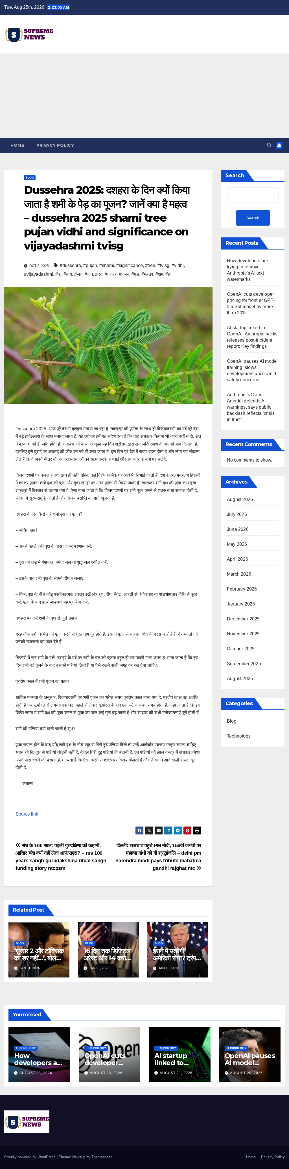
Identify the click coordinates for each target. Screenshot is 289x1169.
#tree (150, 265)
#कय (68, 274)
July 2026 (237, 514)
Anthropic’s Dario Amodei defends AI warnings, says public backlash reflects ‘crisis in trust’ (251, 407)
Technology (239, 736)
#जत (78, 274)
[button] (269, 145)
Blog (30, 177)
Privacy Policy (55, 145)
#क (58, 274)
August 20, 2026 (246, 1073)
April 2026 (237, 559)
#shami (106, 265)
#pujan (90, 265)
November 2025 (243, 633)
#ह (167, 274)
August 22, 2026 (106, 1073)
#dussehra (70, 265)
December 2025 (243, 618)
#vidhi (178, 265)
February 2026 (242, 589)
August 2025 (240, 678)
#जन (89, 274)
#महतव (147, 274)
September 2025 (244, 663)
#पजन (124, 274)
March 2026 (239, 574)
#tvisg (163, 265)
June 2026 (238, 529)
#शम (159, 274)
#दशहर (111, 274)
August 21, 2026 (176, 1073)
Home (17, 145)
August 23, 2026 (35, 1073)
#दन (98, 274)
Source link (27, 814)
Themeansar (101, 1157)
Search (234, 175)
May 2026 (237, 544)
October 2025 (241, 648)
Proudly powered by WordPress (30, 1157)
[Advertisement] (144, 95)
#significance (129, 265)
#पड (135, 274)
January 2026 (241, 604)
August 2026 (240, 499)
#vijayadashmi (38, 274)
